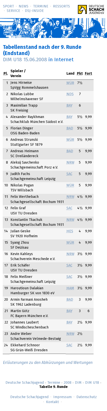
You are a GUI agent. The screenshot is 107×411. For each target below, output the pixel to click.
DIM (78, 382)
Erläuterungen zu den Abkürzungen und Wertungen (48, 363)
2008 (67, 382)
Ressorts (61, 6)
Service (13, 11)
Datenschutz (86, 397)
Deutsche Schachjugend (24, 382)
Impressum (62, 397)
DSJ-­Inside (34, 11)
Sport (8, 6)
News (23, 6)
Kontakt (52, 402)
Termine (40, 6)
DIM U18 (92, 382)
